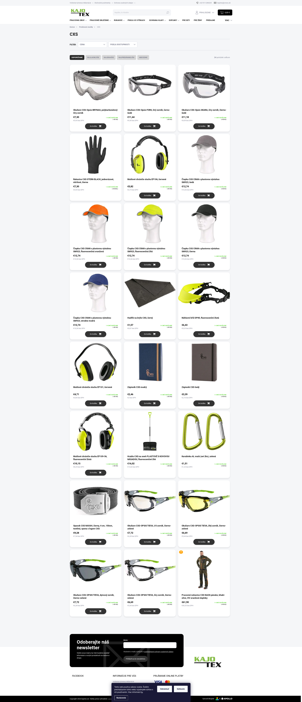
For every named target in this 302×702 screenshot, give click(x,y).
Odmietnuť (164, 689)
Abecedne (143, 57)
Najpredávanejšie (126, 57)
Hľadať (167, 12)
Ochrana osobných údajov (123, 3)
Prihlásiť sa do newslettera (135, 659)
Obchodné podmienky (102, 3)
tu (142, 692)
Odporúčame (77, 57)
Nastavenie (121, 698)
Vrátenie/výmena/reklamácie (80, 3)
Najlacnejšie (93, 57)
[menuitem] (78, 20)
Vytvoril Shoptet (208, 699)
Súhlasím (181, 689)
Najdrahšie (109, 57)
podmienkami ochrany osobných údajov (158, 652)
